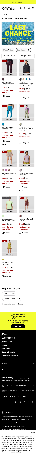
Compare (7, 96)
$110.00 (27, 224)
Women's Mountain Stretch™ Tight (8, 128)
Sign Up (18, 326)
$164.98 (22, 134)
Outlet (6, 15)
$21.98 (4, 132)
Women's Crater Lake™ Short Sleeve (8, 219)
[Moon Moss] (9, 248)
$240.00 (27, 89)
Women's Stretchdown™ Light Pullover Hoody (26, 83)
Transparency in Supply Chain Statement (14, 429)
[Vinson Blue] (9, 112)
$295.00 (10, 87)
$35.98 (4, 268)
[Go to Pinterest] (20, 403)
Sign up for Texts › (15, 396)
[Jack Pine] (26, 79)
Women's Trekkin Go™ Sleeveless (26, 173)
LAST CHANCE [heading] (18, 30)
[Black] (27, 67)
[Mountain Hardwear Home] (8, 8)
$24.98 (21, 178)
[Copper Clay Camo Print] (23, 79)
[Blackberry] (9, 67)
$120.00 (9, 268)
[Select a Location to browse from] (3, 412)
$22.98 (4, 178)
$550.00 (28, 134)
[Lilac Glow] (6, 170)
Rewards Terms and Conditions (11, 423)
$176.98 (5, 87)
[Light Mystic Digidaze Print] (9, 158)
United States (9, 412)
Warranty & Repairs (8, 352)
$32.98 (4, 224)
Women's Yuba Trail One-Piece (8, 263)
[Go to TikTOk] (15, 403)
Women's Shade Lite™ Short (9, 173)
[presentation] (21, 8)
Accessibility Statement (10, 356)
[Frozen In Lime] (9, 204)
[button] (32, 8)
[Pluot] (27, 204)
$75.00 (9, 132)
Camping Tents (9, 293)
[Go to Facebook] (28, 403)
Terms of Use (23, 390)
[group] (18, 321)
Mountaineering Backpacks (13, 304)
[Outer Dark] (29, 79)
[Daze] (27, 158)
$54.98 (21, 224)
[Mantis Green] (27, 112)
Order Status (6, 349)
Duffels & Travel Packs (12, 299)
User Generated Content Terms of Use (13, 426)
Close (33, 432)
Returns (4, 345)
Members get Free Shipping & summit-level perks (18, 321)
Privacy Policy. (16, 452)
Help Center (8, 341)
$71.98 (21, 89)
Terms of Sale (15, 419)
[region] (18, 442)
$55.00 (9, 224)
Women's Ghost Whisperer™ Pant (8, 83)
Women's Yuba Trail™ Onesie (26, 219)
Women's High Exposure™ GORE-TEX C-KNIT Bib (26, 128)
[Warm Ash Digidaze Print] (9, 170)
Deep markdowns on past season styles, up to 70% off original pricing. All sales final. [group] (18, 40)
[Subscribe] (33, 386)
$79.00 (9, 178)
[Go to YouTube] (32, 403)
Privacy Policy (25, 419)
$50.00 (26, 178)
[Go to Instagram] (24, 403)
